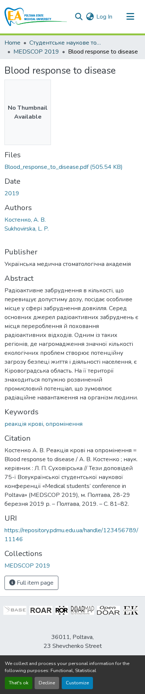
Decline (47, 682)
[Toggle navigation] (130, 17)
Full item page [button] (34, 583)
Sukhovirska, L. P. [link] (26, 229)
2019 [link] (11, 193)
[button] (35, 16)
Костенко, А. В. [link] (25, 220)
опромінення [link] (64, 424)
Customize (77, 682)
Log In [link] (104, 17)
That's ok (18, 682)
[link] (72, 167)
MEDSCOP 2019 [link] (36, 52)
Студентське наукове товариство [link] (66, 43)
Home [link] (12, 43)
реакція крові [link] (23, 424)
